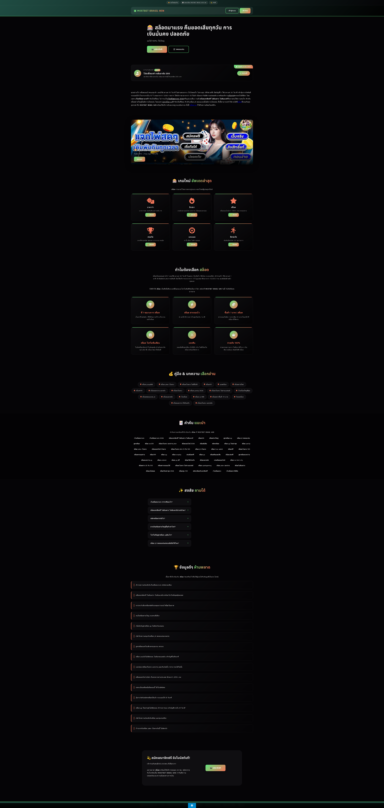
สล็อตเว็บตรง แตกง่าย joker (168, 443)
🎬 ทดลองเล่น (178, 49)
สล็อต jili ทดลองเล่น (243, 438)
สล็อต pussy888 (147, 384)
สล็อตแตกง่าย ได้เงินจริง (181, 403)
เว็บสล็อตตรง (217, 471)
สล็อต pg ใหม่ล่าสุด (230, 443)
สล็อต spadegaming (204, 465)
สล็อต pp (202, 454)
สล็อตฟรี (230, 449)
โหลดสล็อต (240, 397)
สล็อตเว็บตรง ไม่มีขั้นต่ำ (190, 384)
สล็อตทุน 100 (183, 471)
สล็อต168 (201, 438)
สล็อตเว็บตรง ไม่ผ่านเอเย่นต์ (220, 390)
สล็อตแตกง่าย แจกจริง (157, 390)
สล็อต (240, 102)
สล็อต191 (209, 384)
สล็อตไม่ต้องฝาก (240, 465)
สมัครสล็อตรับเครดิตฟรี (200, 471)
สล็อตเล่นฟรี (229, 454)
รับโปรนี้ (244, 73)
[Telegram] (192, 805)
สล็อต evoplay (176, 454)
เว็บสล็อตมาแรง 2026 (157, 438)
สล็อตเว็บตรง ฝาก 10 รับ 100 (180, 449)
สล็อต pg (193, 105)
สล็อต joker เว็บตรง (167, 384)
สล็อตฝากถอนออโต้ (164, 465)
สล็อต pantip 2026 (196, 390)
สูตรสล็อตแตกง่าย (244, 454)
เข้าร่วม (245, 10)
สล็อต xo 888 (199, 397)
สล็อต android (161, 460)
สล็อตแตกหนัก (168, 397)
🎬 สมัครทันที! (157, 49)
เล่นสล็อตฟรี (190, 454)
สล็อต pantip (246, 443)
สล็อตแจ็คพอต (150, 471)
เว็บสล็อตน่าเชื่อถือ (232, 471)
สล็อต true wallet (217, 449)
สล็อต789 (153, 454)
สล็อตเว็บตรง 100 (244, 449)
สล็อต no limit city (236, 460)
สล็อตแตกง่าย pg (146, 460)
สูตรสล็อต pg (228, 438)
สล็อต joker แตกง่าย (223, 465)
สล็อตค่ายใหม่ (239, 384)
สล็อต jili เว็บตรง (200, 449)
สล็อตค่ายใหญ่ (213, 438)
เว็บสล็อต (184, 397)
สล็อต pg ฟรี (176, 460)
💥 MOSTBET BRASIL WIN (149, 10)
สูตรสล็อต (137, 443)
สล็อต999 (139, 390)
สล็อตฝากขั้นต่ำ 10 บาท (220, 397)
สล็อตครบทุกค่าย (139, 454)
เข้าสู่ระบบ (232, 10)
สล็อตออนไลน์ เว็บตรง (159, 449)
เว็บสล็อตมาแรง (139, 438)
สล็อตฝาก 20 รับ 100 (146, 465)
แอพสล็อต (223, 384)
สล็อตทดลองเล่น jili (148, 397)
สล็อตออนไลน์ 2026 (188, 443)
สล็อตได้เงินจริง (190, 460)
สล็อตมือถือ (203, 443)
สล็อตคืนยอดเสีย (215, 454)
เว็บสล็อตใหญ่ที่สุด (244, 390)
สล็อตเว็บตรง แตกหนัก (205, 403)
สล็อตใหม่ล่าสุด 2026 (167, 471)
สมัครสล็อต (215, 443)
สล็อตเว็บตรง (177, 390)
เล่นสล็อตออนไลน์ (219, 460)
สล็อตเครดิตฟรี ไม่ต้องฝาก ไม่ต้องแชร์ (181, 438)
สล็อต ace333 (149, 443)
